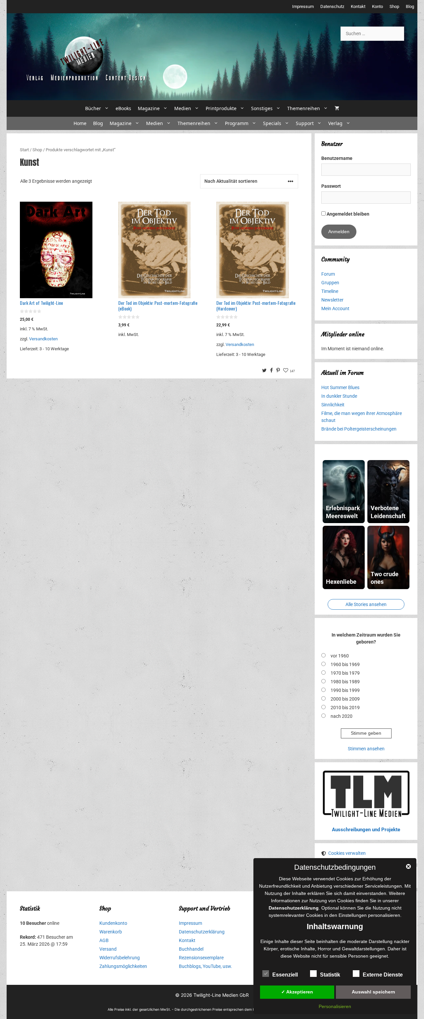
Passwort (331, 186)
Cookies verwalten (347, 853)
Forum (328, 274)
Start (24, 149)
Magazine (149, 108)
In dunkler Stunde (339, 396)
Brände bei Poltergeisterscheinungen (359, 429)
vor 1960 (340, 655)
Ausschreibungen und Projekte (366, 830)
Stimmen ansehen (366, 748)
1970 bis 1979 (345, 673)
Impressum (303, 6)
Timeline (329, 291)
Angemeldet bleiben (347, 214)
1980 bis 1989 (345, 681)
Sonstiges (262, 108)
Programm (236, 123)
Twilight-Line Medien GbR (221, 995)
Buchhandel (191, 949)
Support (305, 123)
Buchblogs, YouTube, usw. (205, 966)
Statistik (330, 975)
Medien (182, 108)
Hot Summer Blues (340, 387)
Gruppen (330, 282)
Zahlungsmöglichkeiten (123, 966)
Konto (377, 6)
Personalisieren (335, 1006)
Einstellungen (353, 915)
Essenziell (285, 975)
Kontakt (358, 6)
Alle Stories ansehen (366, 604)
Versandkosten (43, 338)
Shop (394, 6)
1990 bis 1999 (345, 690)
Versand (108, 949)
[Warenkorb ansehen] (337, 108)
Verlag (335, 123)
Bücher (93, 108)
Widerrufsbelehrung (119, 957)
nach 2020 (341, 716)
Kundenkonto (113, 923)
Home (80, 123)
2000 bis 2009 (345, 699)
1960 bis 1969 (345, 664)
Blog (410, 6)
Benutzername (336, 158)
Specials (272, 123)
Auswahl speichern (373, 991)
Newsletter (332, 300)
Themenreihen (303, 108)
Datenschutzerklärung (202, 931)
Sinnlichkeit (332, 404)
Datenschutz (332, 6)
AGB (104, 940)
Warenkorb (110, 931)
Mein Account (335, 308)
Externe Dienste (383, 975)
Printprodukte (221, 108)
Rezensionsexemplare (201, 957)
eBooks (123, 108)
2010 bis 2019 (345, 707)
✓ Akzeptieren (297, 991)
